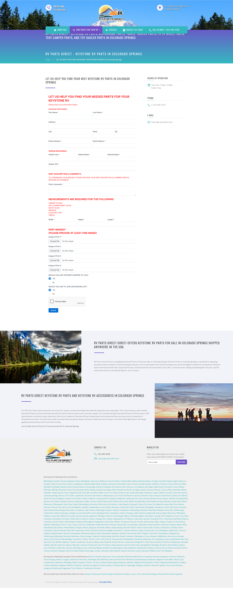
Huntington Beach (59, 487)
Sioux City (143, 504)
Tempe (54, 493)
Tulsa (140, 498)
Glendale (47, 487)
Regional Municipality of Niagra (173, 562)
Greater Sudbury (106, 565)
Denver (184, 493)
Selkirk (74, 562)
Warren (127, 516)
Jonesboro (159, 507)
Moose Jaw (178, 559)
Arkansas (115, 507)
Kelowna (156, 556)
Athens (108, 527)
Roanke (123, 533)
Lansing (157, 516)
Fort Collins (69, 495)
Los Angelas (139, 487)
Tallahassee (55, 524)
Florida (140, 522)
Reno (114, 490)
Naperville (151, 513)
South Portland (72, 551)
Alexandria (106, 533)
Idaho (156, 487)
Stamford (159, 542)
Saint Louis (66, 507)
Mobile (117, 522)
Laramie (169, 493)
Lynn (45, 548)
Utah (79, 493)
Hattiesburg (135, 510)
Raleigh (109, 530)
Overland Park (182, 498)
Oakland (86, 484)
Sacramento (116, 487)
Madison (47, 516)
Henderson (121, 490)
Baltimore (75, 536)
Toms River (76, 539)
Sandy (132, 493)
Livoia (176, 516)
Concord (182, 530)
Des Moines (112, 504)
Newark (153, 536)
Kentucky (64, 513)
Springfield (75, 507)
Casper (155, 493)
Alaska (81, 551)
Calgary (66, 559)
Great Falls (71, 490)
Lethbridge (91, 559)
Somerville (61, 548)
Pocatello (168, 487)
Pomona (99, 487)
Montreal (155, 565)
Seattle (57, 481)
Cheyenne (148, 493)
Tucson (164, 490)
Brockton (163, 545)
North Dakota (152, 501)
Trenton (91, 539)
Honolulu (145, 551)
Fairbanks (105, 551)
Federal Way (126, 481)
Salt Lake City (87, 493)
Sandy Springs (117, 527)
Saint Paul (68, 504)
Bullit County (91, 513)
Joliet (136, 513)
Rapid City (133, 501)
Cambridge (154, 545)
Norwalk (184, 542)
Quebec (147, 565)
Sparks (143, 490)
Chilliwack (180, 556)
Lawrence (71, 501)
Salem (169, 481)
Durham (127, 530)
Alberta (59, 559)
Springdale (149, 507)
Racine (86, 516)
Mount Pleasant (59, 530)
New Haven (150, 542)
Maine (169, 548)
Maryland (67, 536)
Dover (147, 536)
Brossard (97, 568)
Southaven (124, 510)
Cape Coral (76, 524)
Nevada (99, 490)
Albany (97, 542)
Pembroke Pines (102, 524)
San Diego (149, 487)
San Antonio (167, 495)
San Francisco (127, 487)
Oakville (86, 565)
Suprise (60, 493)
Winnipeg (67, 562)
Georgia (78, 527)
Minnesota (48, 504)
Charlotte (102, 530)
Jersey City (48, 539)
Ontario (89, 562)
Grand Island (102, 501)
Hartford (167, 542)
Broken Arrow (156, 498)
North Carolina (91, 530)
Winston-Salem (137, 530)
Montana (47, 490)
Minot (184, 501)
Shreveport (70, 510)
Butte (87, 490)
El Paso (53, 498)
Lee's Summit (106, 507)
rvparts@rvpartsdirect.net (161, 122)
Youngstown (100, 519)
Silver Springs (85, 536)
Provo (110, 493)
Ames (166, 504)
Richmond (85, 533)
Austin (46, 498)
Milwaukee (180, 513)
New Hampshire (130, 548)
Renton (118, 481)
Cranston (84, 545)
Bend (181, 481)
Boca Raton (58, 527)
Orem (127, 493)
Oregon (155, 481)
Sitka (111, 551)
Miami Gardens (154, 524)
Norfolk (66, 533)
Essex (85, 548)
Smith (131, 507)
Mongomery (99, 522)
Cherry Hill (100, 539)
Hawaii (123, 551)
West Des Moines (177, 504)
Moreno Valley (180, 484)
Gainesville (121, 524)
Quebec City (164, 565)
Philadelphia (129, 539)
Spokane (71, 481)
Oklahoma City (131, 498)
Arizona (150, 490)
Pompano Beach (175, 524)
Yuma (66, 493)
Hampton (115, 533)
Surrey (114, 556)
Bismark (167, 501)
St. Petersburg (179, 522)
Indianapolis (118, 519)
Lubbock (91, 498)
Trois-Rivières (77, 568)
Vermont (69, 548)
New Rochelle (105, 542)
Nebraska (79, 501)
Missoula (62, 490)
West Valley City (100, 493)
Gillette (162, 493)
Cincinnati (65, 519)
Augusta (92, 527)
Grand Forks (176, 501)
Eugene (176, 481)
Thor (139, 574)
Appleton (93, 516)
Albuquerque (108, 495)
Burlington (77, 548)
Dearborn (169, 516)
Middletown (162, 536)
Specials (112, 29)
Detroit (109, 516)
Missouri (47, 507)
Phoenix (157, 490)
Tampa (162, 522)
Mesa (170, 490)
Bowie (122, 536)
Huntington (163, 533)
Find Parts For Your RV (87, 29)
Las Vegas (107, 490)
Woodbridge (67, 539)
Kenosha (79, 516)
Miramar (112, 524)
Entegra (153, 574)
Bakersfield (95, 484)
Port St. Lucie (66, 524)
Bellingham (85, 481)
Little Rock (124, 507)
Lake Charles (90, 510)
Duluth (75, 504)
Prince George (49, 559)
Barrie (123, 565)
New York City (49, 542)
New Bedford (173, 545)
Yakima (134, 481)
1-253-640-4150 (158, 105)
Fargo (160, 501)
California (54, 484)
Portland (162, 481)
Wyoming (139, 493)
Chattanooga (178, 510)
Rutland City (108, 548)
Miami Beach (69, 527)
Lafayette (80, 510)
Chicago (129, 513)
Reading (159, 539)
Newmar (87, 574)
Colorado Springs (51, 495)
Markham (54, 565)
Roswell (144, 495)
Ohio (186, 516)
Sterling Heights (137, 516)
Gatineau (178, 565)
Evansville (138, 519)
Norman (146, 498)
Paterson (57, 539)
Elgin (164, 513)
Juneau (97, 551)
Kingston (139, 565)
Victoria (172, 556)
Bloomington (84, 504)
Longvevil (48, 568)
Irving (98, 498)
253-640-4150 (104, 454)
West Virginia (142, 533)
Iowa (105, 504)
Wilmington (164, 530)
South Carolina (154, 527)
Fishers (61, 522)
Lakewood (79, 495)
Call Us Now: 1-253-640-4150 (165, 29)
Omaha (86, 501)
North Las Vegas (133, 490)
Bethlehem (175, 539)
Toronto (96, 562)
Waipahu (168, 551)
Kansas (165, 498)
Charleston (164, 527)
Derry (164, 548)
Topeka (63, 501)
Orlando (169, 522)
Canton (92, 519)
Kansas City (48, 501)
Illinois (122, 513)
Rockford (142, 513)
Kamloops (164, 556)
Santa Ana (112, 484)
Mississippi (100, 510)
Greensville (79, 530)
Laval (172, 565)
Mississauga (112, 562)
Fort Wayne (128, 519)
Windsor (70, 565)
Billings (55, 490)
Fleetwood (96, 574)
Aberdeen (142, 501)
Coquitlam (148, 556)
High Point (173, 530)
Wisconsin (171, 513)
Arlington (60, 498)
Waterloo (160, 504)
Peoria (159, 513)
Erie (153, 539)
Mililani (153, 551)
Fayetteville (140, 507)
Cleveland (56, 519)
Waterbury (176, 542)
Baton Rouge (60, 510)
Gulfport (116, 510)
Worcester (135, 545)
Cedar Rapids (123, 504)
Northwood (117, 574)
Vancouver (95, 481)
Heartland (146, 574)
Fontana (163, 484)
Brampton (122, 562)
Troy (181, 516)
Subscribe (181, 462)
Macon (133, 527)
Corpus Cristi (70, 498)
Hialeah (47, 524)
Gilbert (184, 490)
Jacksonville (148, 522)
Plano (78, 498)
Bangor (62, 551)
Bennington (118, 548)
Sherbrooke (57, 568)
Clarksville (48, 513)
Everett (111, 481)
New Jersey (172, 536)
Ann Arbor (149, 516)
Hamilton (130, 562)
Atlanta (85, 527)
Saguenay (66, 568)
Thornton (88, 495)
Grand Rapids (118, 516)
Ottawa (103, 562)
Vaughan (62, 565)
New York (184, 539)
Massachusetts (118, 545)
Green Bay (55, 516)
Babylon (66, 542)
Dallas (175, 495)
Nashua (150, 548)
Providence (67, 545)
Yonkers (73, 542)
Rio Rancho (128, 495)
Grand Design (106, 574)
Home (48, 59)
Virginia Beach (57, 533)
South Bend (177, 519)
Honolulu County (134, 551)
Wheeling (58, 536)
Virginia (47, 533)
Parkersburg (49, 536)
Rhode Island (56, 545)
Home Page (62, 29)
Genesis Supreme (176, 574)
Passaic (108, 539)
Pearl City (160, 551)
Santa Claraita (73, 487)
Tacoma (64, 481)
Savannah (100, 527)
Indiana (109, 519)
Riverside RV (163, 574)
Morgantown (174, 533)
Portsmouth (131, 533)
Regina (159, 559)
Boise (161, 487)
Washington (49, 481)
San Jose (62, 484)
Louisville (81, 513)
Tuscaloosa (125, 522)
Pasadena (107, 487)
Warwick (75, 545)
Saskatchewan (141, 559)
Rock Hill (70, 530)
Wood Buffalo (102, 559)
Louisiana (182, 507)
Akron (78, 519)
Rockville (115, 536)
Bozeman (80, 490)
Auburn (148, 481)
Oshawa (116, 565)
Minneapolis (58, 504)
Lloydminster (49, 562)
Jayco (134, 574)
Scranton (167, 539)
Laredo (84, 498)
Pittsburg (138, 539)
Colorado (176, 493)
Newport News (95, 533)
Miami (156, 522)
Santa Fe (137, 495)
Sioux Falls (123, 501)
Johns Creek (142, 527)
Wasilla (117, 551)
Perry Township (165, 519)
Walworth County (68, 516)
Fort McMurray (128, 559)
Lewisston (54, 551)
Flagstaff (73, 493)
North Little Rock (171, 507)
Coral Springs (132, 524)
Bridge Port (140, 542)
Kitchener (78, 565)
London (47, 565)
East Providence (104, 545)
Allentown (147, 539)
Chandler (47, 493)
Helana (93, 490)
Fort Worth (182, 495)
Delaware (130, 536)
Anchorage (89, 551)
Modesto (155, 484)
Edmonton (74, 559)
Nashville (152, 510)
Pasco (77, 481)
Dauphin (81, 562)
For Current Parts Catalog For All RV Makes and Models (176, 7)
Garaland (112, 498)
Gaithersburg (105, 536)
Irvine (128, 484)
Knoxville (168, 510)
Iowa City (151, 504)
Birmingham (89, 522)
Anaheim (104, 484)
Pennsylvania (117, 539)
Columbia (84, 507)
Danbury (47, 545)
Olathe (56, 501)
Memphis (160, 510)
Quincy (182, 545)
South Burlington (95, 548)
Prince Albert (168, 559)
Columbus (48, 519)
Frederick (96, 536)
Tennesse (144, 510)
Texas (151, 495)
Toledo (72, 519)
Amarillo (104, 498)
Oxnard (170, 484)
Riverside (121, 484)
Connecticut (129, 542)
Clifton (85, 539)
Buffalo (59, 542)
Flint (163, 516)
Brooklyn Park (96, 504)
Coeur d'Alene (178, 487)
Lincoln (93, 501)
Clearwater (142, 524)
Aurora (61, 495)
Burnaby (120, 556)
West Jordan (119, 493)
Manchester (142, 548)
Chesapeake (75, 533)
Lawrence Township (150, 519)
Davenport (133, 504)
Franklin (56, 513)
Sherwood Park (115, 559)
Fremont (134, 484)
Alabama (79, 522)
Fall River (52, 548)
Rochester (81, 542)
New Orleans (49, 510)
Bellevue (103, 481)
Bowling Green (103, 513)
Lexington (72, 513)
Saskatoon (151, 559)
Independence (94, 507)
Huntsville (109, 522)
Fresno (70, 484)
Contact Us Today (134, 29)
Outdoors (127, 574)
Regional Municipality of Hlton (147, 562)
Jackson (109, 510)
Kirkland (141, 481)
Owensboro (114, 513)
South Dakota (113, 501)
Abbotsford (138, 556)
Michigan (101, 516)
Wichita (172, 498)
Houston (157, 495)
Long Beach (78, 484)
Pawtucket (92, 545)
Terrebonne (88, 568)
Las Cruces (118, 495)
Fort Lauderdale (88, 524)
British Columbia (95, 556)
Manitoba (59, 562)
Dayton (85, 519)
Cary (156, 530)
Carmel (55, 522)
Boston (128, 545)
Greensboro (118, 530)
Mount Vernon (118, 542)
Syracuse (89, 542)
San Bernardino (145, 484)
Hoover (133, 522)
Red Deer (83, 559)
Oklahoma (121, 498)
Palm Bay (164, 524)
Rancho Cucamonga (87, 487)
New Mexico (98, 495)
